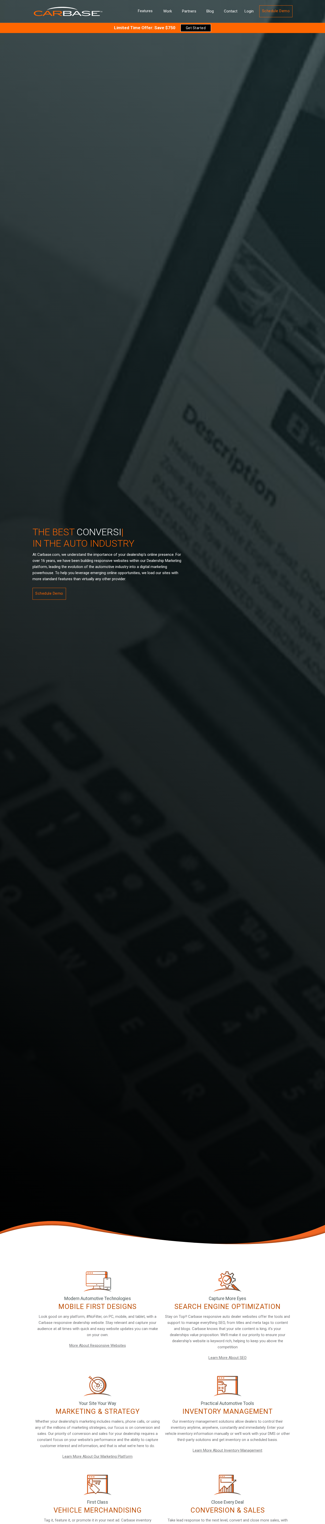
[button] (145, 11)
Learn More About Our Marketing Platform (97, 1456)
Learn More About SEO (227, 1357)
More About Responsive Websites (97, 1345)
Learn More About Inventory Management (227, 1450)
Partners (189, 11)
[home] (68, 11)
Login (249, 11)
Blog (210, 11)
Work (167, 11)
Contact (230, 11)
